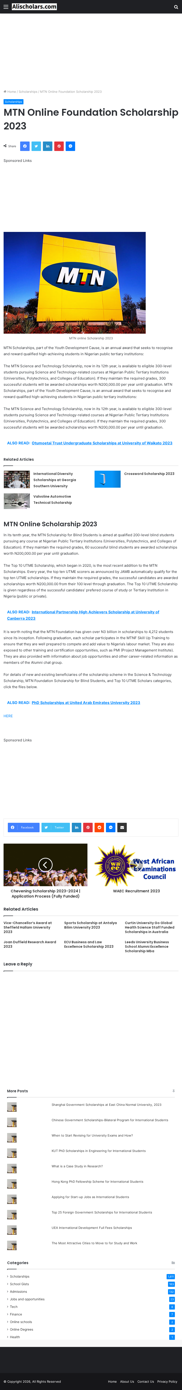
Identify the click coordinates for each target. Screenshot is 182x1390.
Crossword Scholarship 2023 (149, 473)
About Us (127, 1381)
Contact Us (145, 1381)
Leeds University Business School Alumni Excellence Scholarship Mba (147, 946)
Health (15, 1337)
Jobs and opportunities (27, 1299)
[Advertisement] (91, 51)
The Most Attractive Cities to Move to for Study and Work (94, 1243)
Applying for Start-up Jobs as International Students (90, 1197)
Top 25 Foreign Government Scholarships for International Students (102, 1212)
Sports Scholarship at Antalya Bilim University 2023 (90, 925)
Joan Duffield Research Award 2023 (30, 944)
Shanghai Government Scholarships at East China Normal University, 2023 (106, 1105)
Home (11, 91)
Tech (14, 1307)
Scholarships (28, 91)
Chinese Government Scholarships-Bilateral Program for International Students (110, 1120)
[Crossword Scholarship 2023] (108, 479)
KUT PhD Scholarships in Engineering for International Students (99, 1151)
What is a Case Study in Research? (77, 1166)
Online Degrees (21, 1329)
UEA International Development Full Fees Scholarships (92, 1228)
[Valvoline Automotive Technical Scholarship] (17, 501)
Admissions (18, 1291)
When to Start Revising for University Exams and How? (92, 1135)
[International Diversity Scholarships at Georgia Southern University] (17, 479)
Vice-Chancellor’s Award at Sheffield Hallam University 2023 (28, 927)
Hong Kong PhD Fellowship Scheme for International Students (97, 1181)
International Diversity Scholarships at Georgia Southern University (54, 479)
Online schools (21, 1322)
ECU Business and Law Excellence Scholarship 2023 (89, 944)
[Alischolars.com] (34, 6)
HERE (8, 716)
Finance (16, 1314)
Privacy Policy (167, 1381)
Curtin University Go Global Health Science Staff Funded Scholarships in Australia (149, 927)
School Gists (19, 1284)
